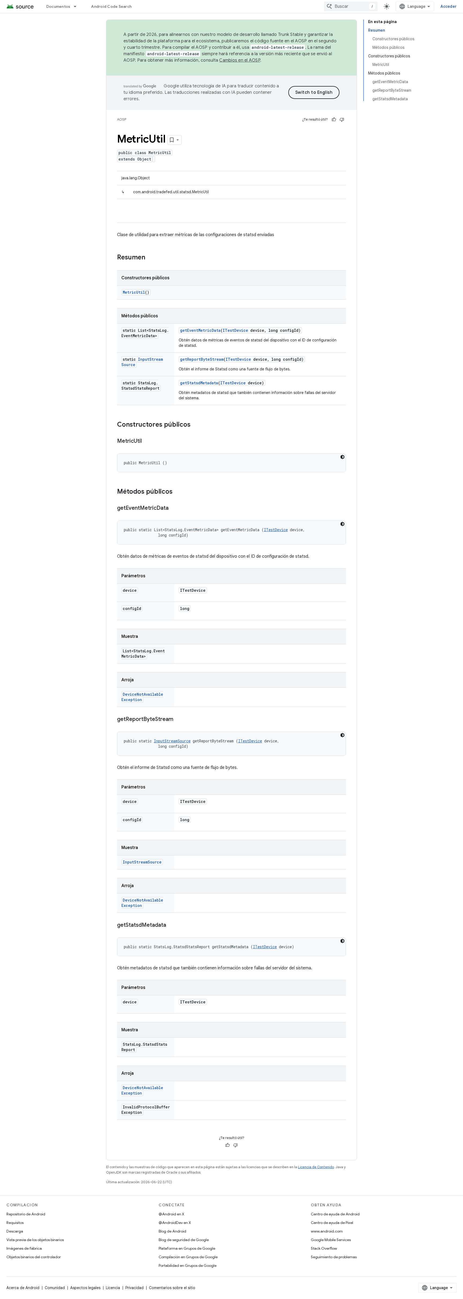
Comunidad (55, 1288)
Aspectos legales (85, 1288)
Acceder (448, 6)
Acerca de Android (22, 1288)
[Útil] (334, 120)
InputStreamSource (172, 740)
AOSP (121, 119)
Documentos (58, 6)
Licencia (113, 1288)
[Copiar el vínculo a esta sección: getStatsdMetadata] (171, 925)
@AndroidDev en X (175, 1222)
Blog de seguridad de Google (184, 1239)
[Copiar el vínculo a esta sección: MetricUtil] (147, 441)
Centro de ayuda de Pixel (332, 1222)
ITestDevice (235, 330)
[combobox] (351, 6)
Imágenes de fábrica (24, 1248)
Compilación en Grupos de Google (188, 1257)
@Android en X (171, 1214)
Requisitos (15, 1222)
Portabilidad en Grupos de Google (187, 1265)
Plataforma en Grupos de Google (187, 1248)
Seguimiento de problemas (334, 1257)
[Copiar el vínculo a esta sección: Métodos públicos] (178, 492)
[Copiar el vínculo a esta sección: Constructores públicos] (196, 425)
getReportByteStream (201, 359)
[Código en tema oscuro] (342, 457)
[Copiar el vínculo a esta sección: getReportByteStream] (178, 719)
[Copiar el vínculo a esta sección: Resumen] (150, 258)
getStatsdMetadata (199, 382)
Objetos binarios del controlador (33, 1257)
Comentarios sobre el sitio (172, 1288)
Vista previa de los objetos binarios (35, 1239)
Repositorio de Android (25, 1214)
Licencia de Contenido (316, 1167)
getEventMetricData (200, 330)
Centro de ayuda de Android (335, 1214)
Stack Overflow (324, 1248)
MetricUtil (134, 292)
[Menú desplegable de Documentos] (77, 6)
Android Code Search (111, 6)
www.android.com (327, 1231)
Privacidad (134, 1288)
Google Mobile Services (331, 1239)
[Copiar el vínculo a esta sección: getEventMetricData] (174, 508)
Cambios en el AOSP (239, 60)
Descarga (14, 1231)
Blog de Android (172, 1231)
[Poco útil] (342, 120)
